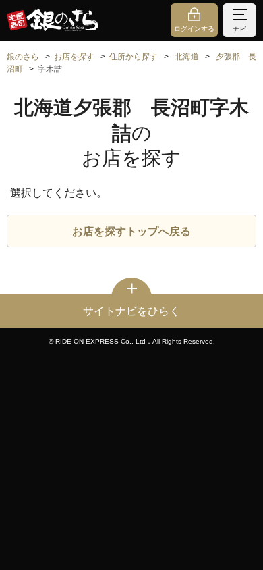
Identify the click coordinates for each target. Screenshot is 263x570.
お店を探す (74, 56)
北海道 (187, 56)
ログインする (194, 28)
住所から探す (133, 56)
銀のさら (23, 56)
